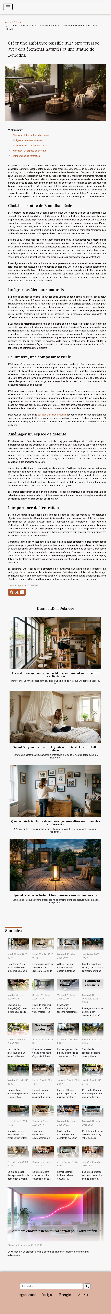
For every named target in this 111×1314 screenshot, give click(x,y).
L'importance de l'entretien (26, 156)
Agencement (28, 1295)
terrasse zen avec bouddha (52, 414)
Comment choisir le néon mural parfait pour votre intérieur (55, 1231)
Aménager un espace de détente (29, 150)
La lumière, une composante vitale (30, 145)
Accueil (9, 22)
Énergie (65, 1295)
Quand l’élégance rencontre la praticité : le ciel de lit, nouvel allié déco (55, 748)
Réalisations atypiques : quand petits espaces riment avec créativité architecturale (55, 674)
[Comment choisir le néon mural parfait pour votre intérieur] (55, 1214)
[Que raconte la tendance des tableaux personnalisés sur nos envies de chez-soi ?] (55, 791)
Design (19, 22)
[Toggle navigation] (8, 6)
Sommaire (17, 130)
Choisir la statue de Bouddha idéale (31, 135)
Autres (83, 1295)
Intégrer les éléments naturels (28, 140)
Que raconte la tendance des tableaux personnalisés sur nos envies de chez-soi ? (55, 823)
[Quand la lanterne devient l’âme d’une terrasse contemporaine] (55, 865)
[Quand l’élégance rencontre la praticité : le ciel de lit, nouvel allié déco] (55, 717)
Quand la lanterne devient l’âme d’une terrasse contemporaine (55, 895)
